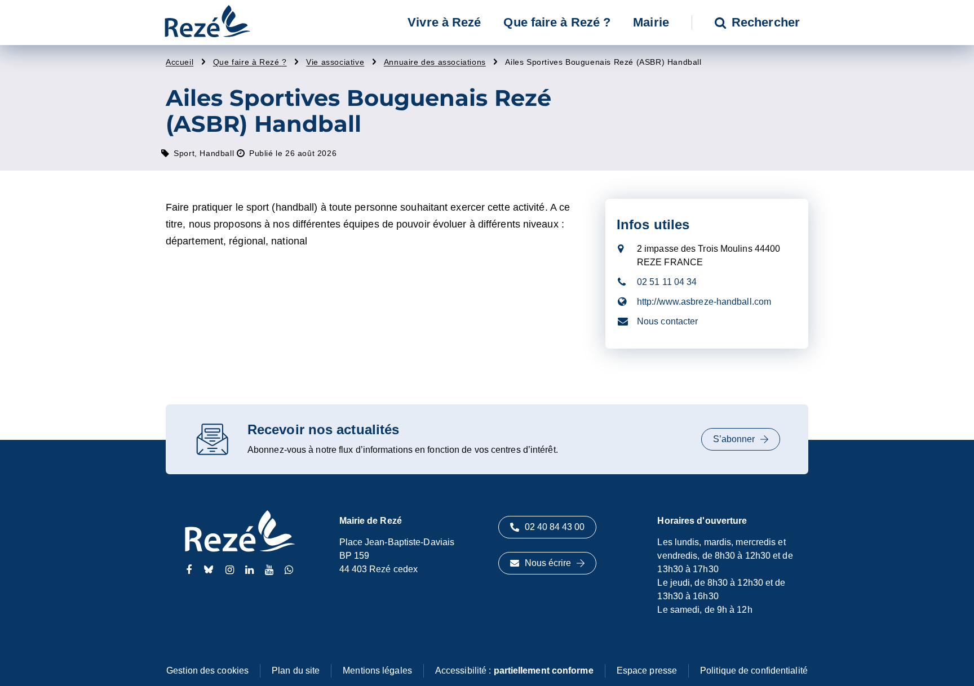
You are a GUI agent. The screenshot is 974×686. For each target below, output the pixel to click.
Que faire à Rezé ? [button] (556, 22)
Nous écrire (548, 563)
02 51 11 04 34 (667, 282)
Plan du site (296, 670)
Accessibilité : (514, 670)
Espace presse (647, 670)
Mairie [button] (651, 22)
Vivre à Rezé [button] (444, 22)
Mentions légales (377, 670)
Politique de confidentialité (754, 670)
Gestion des (207, 670)
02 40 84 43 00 (555, 527)
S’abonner (734, 439)
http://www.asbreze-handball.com (704, 301)
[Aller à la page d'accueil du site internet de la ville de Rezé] (207, 22)
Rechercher (766, 22)
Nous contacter (667, 321)
